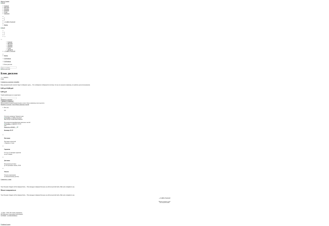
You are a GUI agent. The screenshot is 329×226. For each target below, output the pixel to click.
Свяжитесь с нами (6, 179)
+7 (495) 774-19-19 (9, 22)
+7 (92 (12, 124)
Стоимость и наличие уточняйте (10, 82)
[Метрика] (6, 224)
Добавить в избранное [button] (7, 101)
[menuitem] (6, 6)
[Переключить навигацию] (4, 36)
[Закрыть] (1, 39)
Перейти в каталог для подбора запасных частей (15, 104)
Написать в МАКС (10, 127)
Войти (6, 25)
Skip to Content (5, 1)
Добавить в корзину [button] (6, 99)
